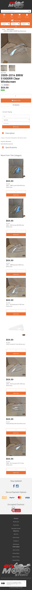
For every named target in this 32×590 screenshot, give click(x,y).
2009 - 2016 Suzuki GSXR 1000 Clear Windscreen (15, 384)
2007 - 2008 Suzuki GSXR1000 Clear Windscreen (15, 186)
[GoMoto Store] (16, 4)
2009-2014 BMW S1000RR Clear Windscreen (15, 31)
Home (3, 29)
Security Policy (16, 560)
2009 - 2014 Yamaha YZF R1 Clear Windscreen (15, 464)
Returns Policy (16, 557)
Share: (2, 85)
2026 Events (16, 544)
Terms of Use (16, 550)
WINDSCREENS (10, 29)
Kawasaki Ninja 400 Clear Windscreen (16, 423)
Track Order (16, 525)
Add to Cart (16, 100)
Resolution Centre (16, 528)
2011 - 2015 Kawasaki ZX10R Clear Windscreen (15, 305)
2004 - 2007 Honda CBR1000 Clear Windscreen (15, 226)
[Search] (29, 11)
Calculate (16, 127)
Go (16, 26)
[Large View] (4, 68)
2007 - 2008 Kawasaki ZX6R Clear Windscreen (15, 265)
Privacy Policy (16, 553)
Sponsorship (16, 537)
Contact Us (16, 541)
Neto (22, 587)
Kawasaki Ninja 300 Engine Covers (14, 583)
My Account (16, 521)
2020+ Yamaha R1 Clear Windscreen (15, 344)
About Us (16, 534)
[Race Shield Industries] (23, 176)
